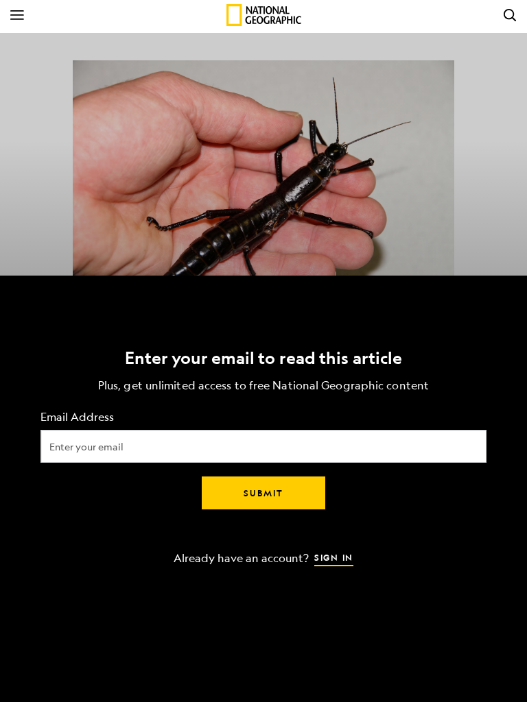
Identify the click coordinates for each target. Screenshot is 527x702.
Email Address (77, 417)
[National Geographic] (263, 15)
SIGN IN (333, 557)
